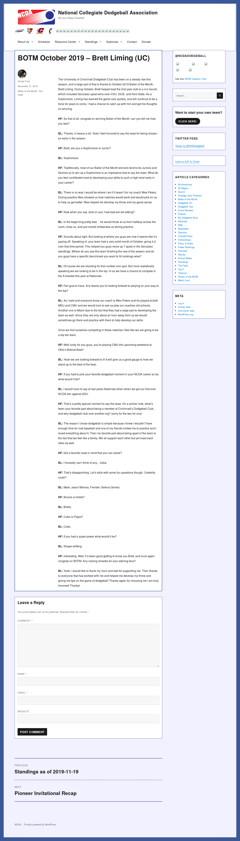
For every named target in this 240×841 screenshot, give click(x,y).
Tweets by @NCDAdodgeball (189, 145)
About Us (23, 42)
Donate (146, 42)
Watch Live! (184, 280)
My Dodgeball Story (188, 217)
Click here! (188, 121)
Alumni (181, 191)
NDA (180, 225)
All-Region (183, 188)
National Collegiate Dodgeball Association (108, 12)
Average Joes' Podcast (190, 195)
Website (23, 711)
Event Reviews (185, 210)
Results (182, 254)
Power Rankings (186, 247)
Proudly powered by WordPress (40, 824)
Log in (181, 303)
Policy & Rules (185, 243)
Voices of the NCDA (188, 276)
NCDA (18, 824)
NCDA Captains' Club (195, 78)
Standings (91, 42)
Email (23, 692)
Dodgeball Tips (185, 206)
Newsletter (183, 228)
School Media (185, 258)
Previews (182, 250)
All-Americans (185, 184)
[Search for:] (196, 95)
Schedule (44, 42)
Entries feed (184, 307)
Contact (132, 42)
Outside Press (185, 236)
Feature (182, 214)
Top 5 (181, 269)
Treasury (182, 273)
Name (22, 673)
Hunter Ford (24, 81)
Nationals (112, 42)
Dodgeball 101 (185, 203)
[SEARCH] (220, 96)
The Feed (183, 265)
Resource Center (65, 42)
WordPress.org (185, 314)
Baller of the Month (27, 91)
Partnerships (184, 239)
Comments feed (186, 310)
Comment (25, 620)
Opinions (182, 232)
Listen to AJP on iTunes (187, 161)
